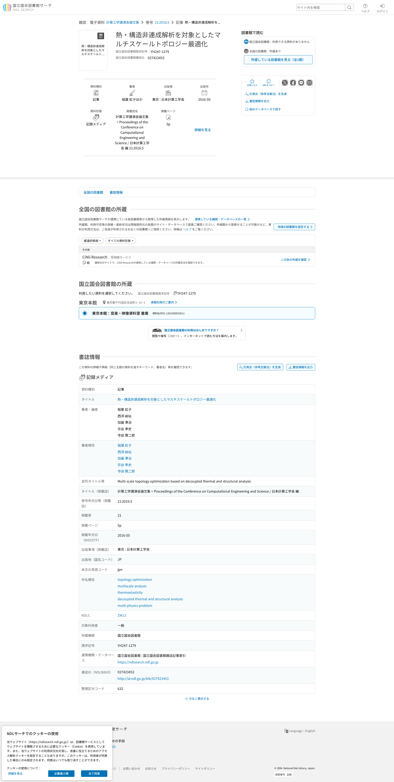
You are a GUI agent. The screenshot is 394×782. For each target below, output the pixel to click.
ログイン (382, 11)
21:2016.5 (162, 22)
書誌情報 (116, 192)
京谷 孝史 (125, 464)
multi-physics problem (135, 605)
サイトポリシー (205, 768)
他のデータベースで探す (265, 109)
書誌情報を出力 (259, 101)
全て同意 (94, 773)
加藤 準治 (125, 458)
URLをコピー (268, 85)
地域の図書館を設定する (293, 227)
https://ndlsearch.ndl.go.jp (138, 662)
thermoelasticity (130, 592)
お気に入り (252, 85)
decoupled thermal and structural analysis (150, 598)
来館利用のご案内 (162, 302)
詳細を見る (203, 129)
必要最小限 (61, 773)
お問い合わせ (131, 768)
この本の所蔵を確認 (294, 259)
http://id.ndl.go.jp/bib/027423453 (143, 678)
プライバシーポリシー (175, 768)
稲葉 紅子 (125, 445)
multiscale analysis (132, 585)
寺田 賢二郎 (126, 471)
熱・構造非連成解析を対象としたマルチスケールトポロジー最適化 (167, 399)
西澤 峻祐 (125, 451)
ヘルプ (365, 11)
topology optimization (135, 579)
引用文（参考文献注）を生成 (268, 94)
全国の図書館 (93, 192)
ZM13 (122, 615)
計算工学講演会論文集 (122, 22)
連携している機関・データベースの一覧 (220, 219)
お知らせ (151, 768)
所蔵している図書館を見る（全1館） (278, 59)
